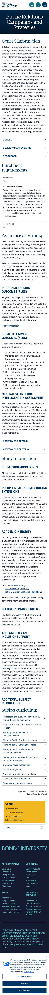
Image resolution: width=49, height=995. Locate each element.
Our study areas (8, 903)
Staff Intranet (31, 880)
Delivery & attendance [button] (17, 148)
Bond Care (6, 869)
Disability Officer (9, 668)
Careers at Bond (8, 877)
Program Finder (8, 901)
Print (8, 828)
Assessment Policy (10, 625)
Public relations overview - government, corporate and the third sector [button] (21, 718)
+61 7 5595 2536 (14, 816)
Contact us (6, 872)
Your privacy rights (24, 976)
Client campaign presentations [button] (17, 778)
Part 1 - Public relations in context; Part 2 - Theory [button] (22, 726)
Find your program (10, 326)
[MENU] (44, 4)
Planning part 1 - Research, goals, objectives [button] (15, 734)
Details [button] (7, 140)
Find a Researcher (33, 903)
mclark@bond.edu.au (16, 820)
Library (29, 877)
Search (38, 4)
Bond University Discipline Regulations (23, 592)
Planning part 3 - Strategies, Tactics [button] (19, 745)
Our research (31, 900)
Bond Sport (30, 875)
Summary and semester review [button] (17, 783)
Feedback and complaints (32, 884)
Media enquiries (8, 880)
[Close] (46, 956)
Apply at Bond (8, 898)
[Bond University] (9, 5)
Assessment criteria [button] (16, 449)
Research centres (33, 906)
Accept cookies (24, 990)
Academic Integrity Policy (17, 588)
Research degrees (33, 909)
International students (11, 906)
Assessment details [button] (15, 441)
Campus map (31, 872)
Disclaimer (6, 886)
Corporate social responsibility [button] (17, 765)
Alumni (29, 915)
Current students (33, 869)
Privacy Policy (8, 883)
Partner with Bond (33, 912)
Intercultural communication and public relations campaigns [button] (21, 759)
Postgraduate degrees (11, 909)
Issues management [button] (12, 769)
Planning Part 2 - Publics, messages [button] (20, 740)
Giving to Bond (8, 875)
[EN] (31, 4)
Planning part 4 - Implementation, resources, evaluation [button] (18, 751)
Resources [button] (10, 156)
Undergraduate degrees (12, 912)
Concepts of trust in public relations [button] (19, 774)
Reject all (24, 983)
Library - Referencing (15, 585)
